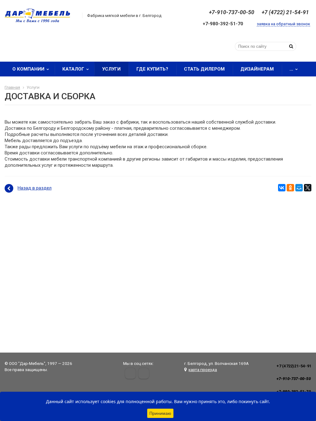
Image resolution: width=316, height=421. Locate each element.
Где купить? (152, 69)
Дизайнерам (257, 69)
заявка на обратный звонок (283, 24)
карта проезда (203, 369)
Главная (12, 87)
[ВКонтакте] (281, 187)
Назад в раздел (35, 188)
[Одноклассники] (290, 187)
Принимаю (160, 413)
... (291, 69)
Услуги (111, 69)
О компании (28, 69)
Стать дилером (204, 69)
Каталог (73, 69)
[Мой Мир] (299, 187)
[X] (307, 187)
